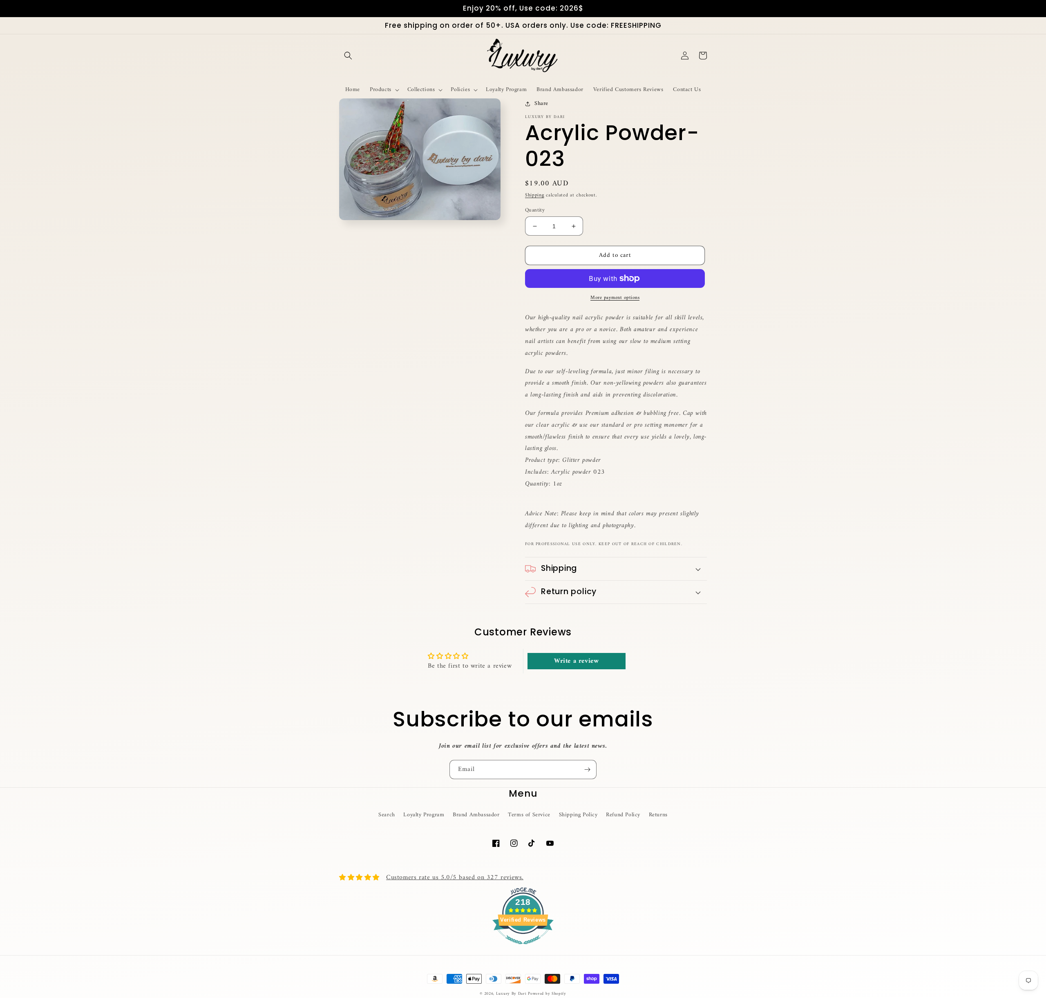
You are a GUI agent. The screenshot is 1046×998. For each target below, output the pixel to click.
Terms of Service (529, 815)
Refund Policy (623, 815)
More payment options (614, 298)
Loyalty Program (423, 815)
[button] (348, 56)
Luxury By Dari (512, 993)
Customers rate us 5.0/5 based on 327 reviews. (454, 877)
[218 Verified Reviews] (523, 949)
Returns (658, 815)
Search (386, 815)
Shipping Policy (578, 815)
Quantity (535, 210)
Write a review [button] (576, 661)
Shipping (534, 195)
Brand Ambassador (476, 815)
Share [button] (541, 103)
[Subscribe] (587, 769)
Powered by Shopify (547, 993)
